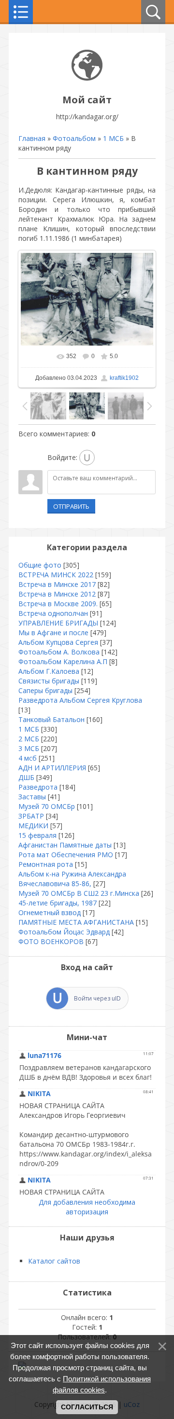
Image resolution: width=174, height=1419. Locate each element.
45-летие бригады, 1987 (57, 902)
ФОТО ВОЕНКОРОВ (51, 941)
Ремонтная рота (45, 864)
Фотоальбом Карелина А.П (62, 661)
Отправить (71, 506)
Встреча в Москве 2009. (58, 603)
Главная (31, 138)
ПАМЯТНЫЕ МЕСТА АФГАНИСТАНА (76, 922)
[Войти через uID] (87, 457)
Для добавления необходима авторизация (87, 1206)
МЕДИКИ (33, 825)
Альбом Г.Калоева (48, 671)
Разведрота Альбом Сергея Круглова (80, 700)
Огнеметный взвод (49, 912)
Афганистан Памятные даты (65, 844)
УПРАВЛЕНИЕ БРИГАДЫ (58, 622)
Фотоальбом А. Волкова (59, 651)
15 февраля (37, 835)
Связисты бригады (48, 680)
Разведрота (38, 787)
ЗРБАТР (31, 816)
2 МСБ (28, 738)
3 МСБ (28, 748)
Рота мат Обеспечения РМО (65, 854)
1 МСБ (113, 138)
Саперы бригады (45, 690)
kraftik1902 (124, 378)
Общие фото (39, 565)
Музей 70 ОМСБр (46, 806)
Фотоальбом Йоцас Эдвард (64, 931)
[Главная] (87, 78)
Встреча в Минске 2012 (57, 593)
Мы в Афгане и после (53, 632)
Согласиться (87, 1407)
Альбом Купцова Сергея (58, 642)
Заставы (32, 796)
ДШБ (26, 777)
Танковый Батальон (51, 719)
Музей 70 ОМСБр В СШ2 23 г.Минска (78, 893)
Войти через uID (97, 998)
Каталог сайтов (54, 1261)
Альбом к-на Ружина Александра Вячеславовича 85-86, (72, 878)
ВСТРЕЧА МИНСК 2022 (55, 574)
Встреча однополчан (53, 613)
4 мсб (27, 758)
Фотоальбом (74, 138)
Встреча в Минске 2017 (57, 584)
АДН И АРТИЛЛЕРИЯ (52, 767)
